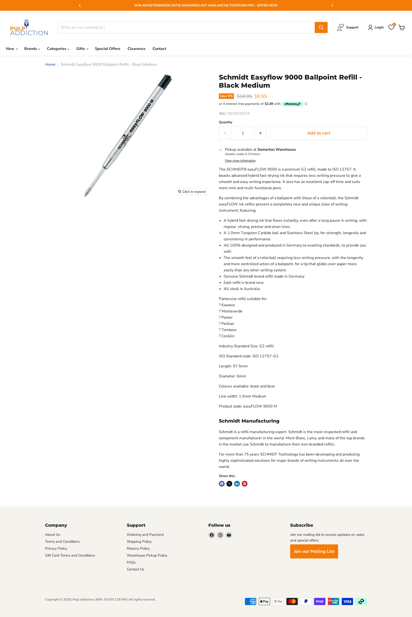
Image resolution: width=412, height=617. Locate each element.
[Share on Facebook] (222, 484)
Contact (159, 48)
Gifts (81, 48)
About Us (52, 534)
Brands (31, 48)
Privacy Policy (56, 548)
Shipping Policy (139, 541)
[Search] (321, 27)
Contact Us (135, 569)
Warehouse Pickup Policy (147, 555)
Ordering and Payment (145, 534)
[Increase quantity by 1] (260, 133)
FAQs (131, 562)
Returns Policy (138, 548)
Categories (57, 48)
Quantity (225, 122)
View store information (240, 160)
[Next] (332, 5)
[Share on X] (229, 484)
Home (50, 64)
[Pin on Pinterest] (244, 484)
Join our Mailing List (314, 551)
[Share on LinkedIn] (237, 484)
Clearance (136, 48)
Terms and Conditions (62, 541)
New (10, 48)
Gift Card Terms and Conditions (70, 555)
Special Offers (107, 48)
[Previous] (80, 5)
